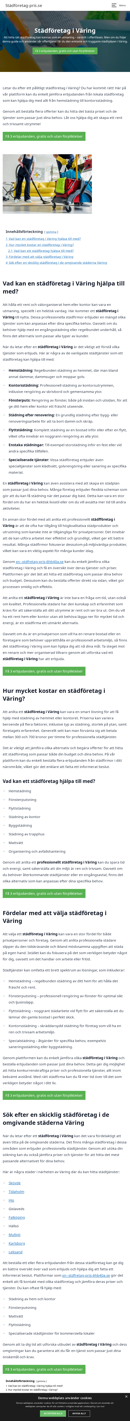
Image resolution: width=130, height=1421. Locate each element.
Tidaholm (16, 1191)
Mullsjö (14, 1234)
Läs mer (101, 1406)
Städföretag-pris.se (23, 5)
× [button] (126, 1396)
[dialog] (65, 1407)
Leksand (16, 1251)
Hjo (11, 1200)
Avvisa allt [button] (79, 1413)
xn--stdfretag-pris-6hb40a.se (40, 561)
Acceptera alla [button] (53, 1413)
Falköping (17, 1217)
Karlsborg (17, 1243)
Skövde (15, 1182)
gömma (51, 232)
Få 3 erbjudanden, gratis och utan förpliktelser (65, 51)
